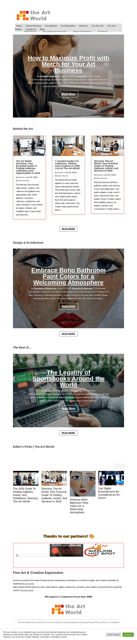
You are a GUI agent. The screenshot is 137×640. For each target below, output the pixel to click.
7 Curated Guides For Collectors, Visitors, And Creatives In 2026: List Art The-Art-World (67, 165)
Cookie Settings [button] (113, 635)
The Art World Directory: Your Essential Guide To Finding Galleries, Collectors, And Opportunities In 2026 (28, 167)
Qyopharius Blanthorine (45, 288)
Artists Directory (34, 26)
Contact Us (41, 622)
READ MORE (68, 229)
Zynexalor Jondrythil (49, 76)
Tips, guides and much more (55, 31)
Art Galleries (51, 26)
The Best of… (103, 31)
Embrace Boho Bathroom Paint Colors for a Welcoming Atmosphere (68, 276)
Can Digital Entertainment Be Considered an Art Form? (80, 493)
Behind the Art (30, 31)
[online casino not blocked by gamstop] (32, 556)
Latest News (81, 76)
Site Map (82, 622)
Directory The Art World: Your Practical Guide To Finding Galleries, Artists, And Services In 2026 (106, 166)
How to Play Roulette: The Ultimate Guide (111, 490)
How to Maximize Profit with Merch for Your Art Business (68, 64)
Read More (68, 94)
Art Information (68, 26)
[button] (122, 466)
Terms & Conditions (110, 622)
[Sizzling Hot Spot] (101, 556)
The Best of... (76, 391)
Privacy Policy (94, 622)
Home (19, 26)
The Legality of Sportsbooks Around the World (68, 378)
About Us (83, 26)
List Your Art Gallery (68, 622)
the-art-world (27, 590)
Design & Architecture (82, 31)
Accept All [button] (128, 635)
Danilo (21, 177)
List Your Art (98, 26)
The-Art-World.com (26, 622)
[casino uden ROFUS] (66, 556)
